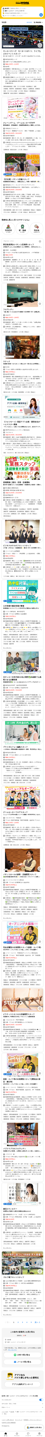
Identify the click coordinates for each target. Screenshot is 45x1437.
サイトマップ (18, 1419)
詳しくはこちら (12, 1349)
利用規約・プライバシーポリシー (33, 1419)
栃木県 (12, 1411)
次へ (36, 1322)
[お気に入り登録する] (39, 45)
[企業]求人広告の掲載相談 (9, 1422)
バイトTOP (5, 1411)
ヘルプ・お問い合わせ (8, 1419)
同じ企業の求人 (7, 648)
